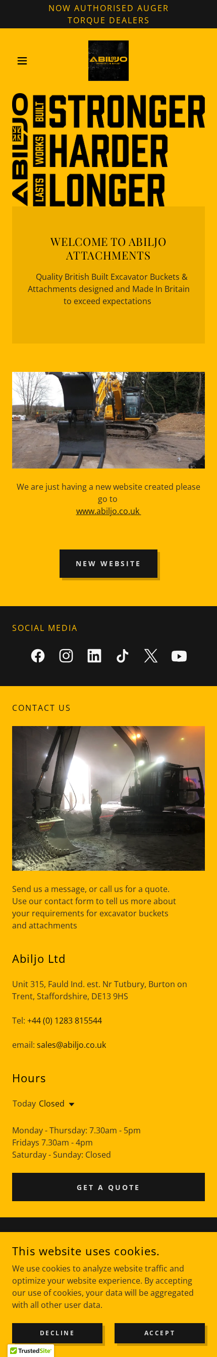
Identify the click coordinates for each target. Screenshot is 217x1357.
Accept (159, 1333)
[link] (108, 60)
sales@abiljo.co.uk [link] (71, 1044)
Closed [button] (52, 1103)
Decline (57, 1333)
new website (108, 563)
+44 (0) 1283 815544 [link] (64, 1020)
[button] (26, 61)
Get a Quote (108, 1187)
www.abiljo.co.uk (108, 511)
